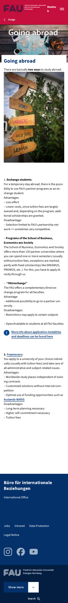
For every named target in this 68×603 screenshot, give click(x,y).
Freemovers (14, 354)
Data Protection (39, 526)
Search (32, 599)
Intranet (20, 526)
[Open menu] (62, 9)
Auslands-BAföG (14, 399)
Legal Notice (11, 535)
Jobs (7, 526)
